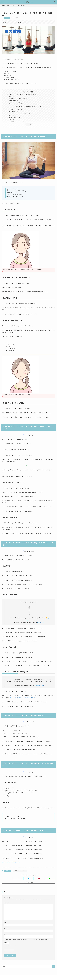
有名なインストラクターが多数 (16, 103)
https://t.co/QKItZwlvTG (32, 620)
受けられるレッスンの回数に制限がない (18, 98)
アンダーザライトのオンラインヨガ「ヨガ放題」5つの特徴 (21, 94)
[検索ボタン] (55, 2)
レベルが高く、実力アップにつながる (18, 121)
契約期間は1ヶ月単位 (14, 100)
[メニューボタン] (2, 2)
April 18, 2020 (40, 622)
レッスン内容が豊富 (14, 119)
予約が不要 (11, 115)
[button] (7, 878)
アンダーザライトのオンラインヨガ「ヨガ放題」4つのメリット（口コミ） (25, 114)
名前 (5, 922)
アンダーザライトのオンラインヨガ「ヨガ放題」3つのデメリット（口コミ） (26, 106)
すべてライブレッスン (14, 96)
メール (5, 928)
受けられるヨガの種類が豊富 (16, 102)
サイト (5, 934)
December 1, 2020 (39, 685)
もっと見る (28, 124)
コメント (7, 903)
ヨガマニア (28, 2)
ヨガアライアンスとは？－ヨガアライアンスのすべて (22, 697)
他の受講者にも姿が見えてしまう (17, 109)
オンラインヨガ (7, 17)
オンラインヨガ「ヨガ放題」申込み (11, 862)
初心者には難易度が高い (15, 111)
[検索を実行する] (53, 966)
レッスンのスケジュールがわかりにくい (18, 108)
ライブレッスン (24, 870)
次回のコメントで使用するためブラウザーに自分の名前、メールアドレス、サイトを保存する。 (28, 939)
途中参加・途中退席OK (14, 117)
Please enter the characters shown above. (14, 946)
